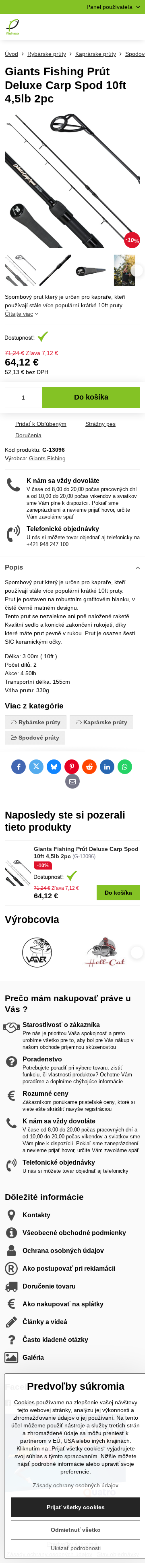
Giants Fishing (47, 458)
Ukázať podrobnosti (76, 1548)
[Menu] (135, 27)
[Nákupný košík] (116, 27)
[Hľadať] (96, 27)
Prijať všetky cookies (76, 1507)
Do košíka (91, 397)
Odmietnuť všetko (76, 1530)
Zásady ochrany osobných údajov (75, 1485)
